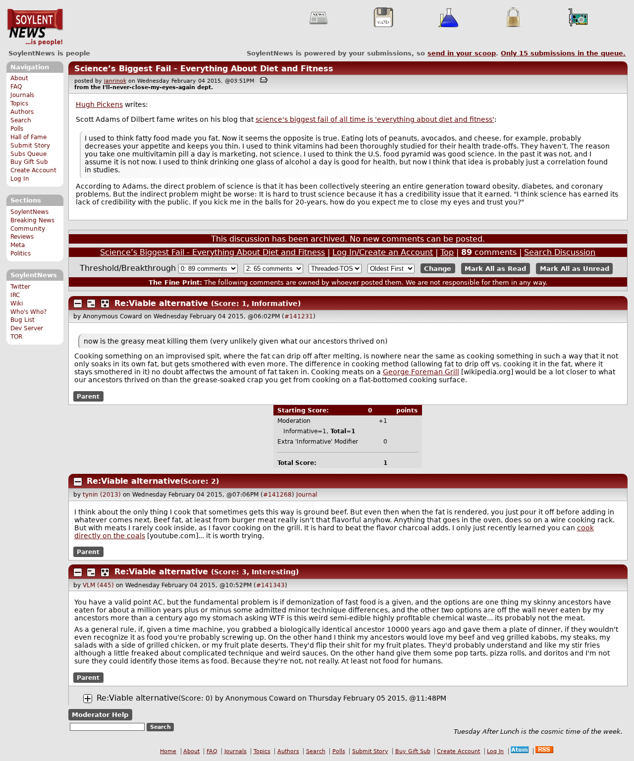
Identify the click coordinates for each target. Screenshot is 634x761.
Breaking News (32, 220)
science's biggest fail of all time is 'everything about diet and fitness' (375, 119)
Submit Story (30, 145)
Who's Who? (28, 311)
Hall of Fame (28, 137)
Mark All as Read (495, 268)
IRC (15, 295)
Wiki (16, 303)
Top (447, 252)
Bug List (22, 319)
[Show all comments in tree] (105, 303)
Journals (22, 95)
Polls (16, 128)
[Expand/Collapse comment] (77, 303)
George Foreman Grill (421, 372)
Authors (22, 111)
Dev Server (26, 328)
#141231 (298, 316)
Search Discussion (559, 252)
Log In (19, 178)
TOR (16, 336)
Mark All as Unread (574, 268)
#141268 (277, 494)
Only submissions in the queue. (563, 53)
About (19, 78)
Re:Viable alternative (161, 303)
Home (168, 751)
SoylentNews (34, 27)
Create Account (33, 170)
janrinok (115, 81)
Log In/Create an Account (382, 252)
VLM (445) (98, 585)
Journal (306, 494)
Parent (88, 396)
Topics (19, 103)
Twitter (20, 286)
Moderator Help (100, 714)
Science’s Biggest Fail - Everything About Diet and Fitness (203, 68)
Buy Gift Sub (29, 161)
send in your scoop (461, 53)
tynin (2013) (102, 494)
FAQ (16, 86)
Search (20, 120)
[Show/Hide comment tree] (91, 303)
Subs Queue (28, 154)
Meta (17, 245)
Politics (20, 253)
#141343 (270, 585)
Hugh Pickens (99, 104)
